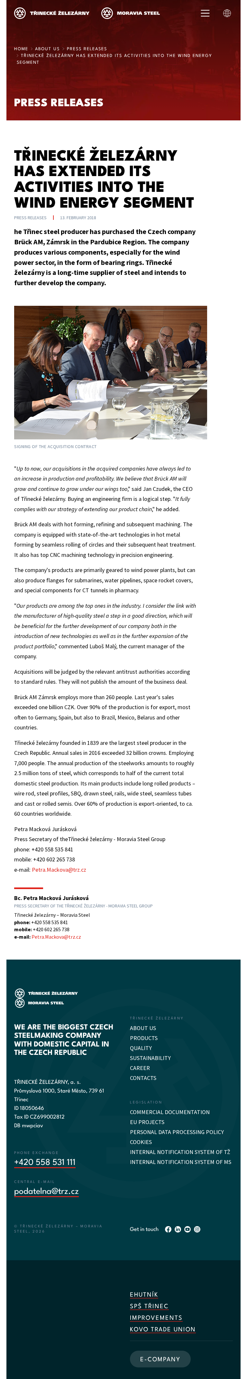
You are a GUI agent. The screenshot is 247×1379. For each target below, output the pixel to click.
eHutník (144, 1295)
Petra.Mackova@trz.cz (59, 869)
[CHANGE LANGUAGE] (227, 13)
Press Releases (87, 49)
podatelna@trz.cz (46, 1191)
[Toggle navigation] (205, 13)
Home (21, 49)
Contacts (143, 1078)
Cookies (141, 1142)
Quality (141, 1048)
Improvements (156, 1318)
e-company (160, 1360)
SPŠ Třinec (149, 1306)
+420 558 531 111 (45, 1163)
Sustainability (150, 1058)
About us (47, 49)
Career (140, 1068)
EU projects (147, 1122)
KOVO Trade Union (163, 1330)
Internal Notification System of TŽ (180, 1152)
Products (144, 1038)
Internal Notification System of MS (180, 1162)
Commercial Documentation (170, 1112)
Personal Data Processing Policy (177, 1132)
